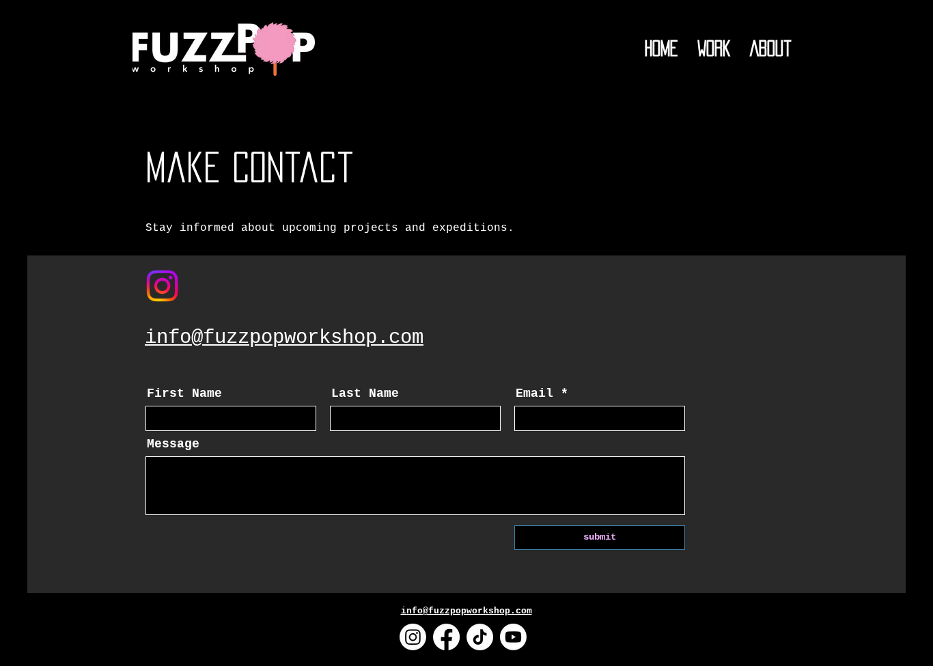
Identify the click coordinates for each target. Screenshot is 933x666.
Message (173, 444)
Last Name (365, 393)
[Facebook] (446, 637)
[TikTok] (479, 637)
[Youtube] (513, 637)
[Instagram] (162, 286)
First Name (184, 393)
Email (534, 393)
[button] (714, 48)
